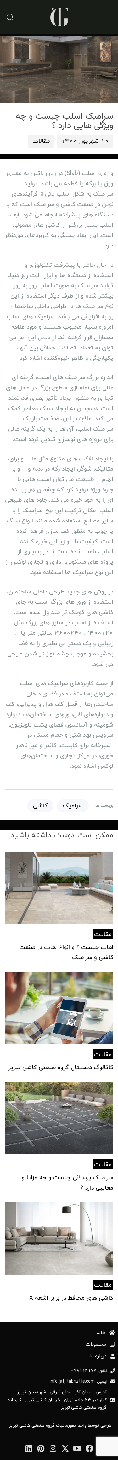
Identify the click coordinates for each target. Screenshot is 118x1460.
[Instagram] (53, 1448)
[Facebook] (89, 1448)
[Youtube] (77, 1448)
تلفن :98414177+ (89, 1370)
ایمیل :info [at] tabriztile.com (78, 1381)
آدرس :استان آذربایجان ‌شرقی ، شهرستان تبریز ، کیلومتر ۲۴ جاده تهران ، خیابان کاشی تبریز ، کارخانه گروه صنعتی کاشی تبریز (57, 1399)
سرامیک (73, 805)
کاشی (40, 805)
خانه (100, 1332)
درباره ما (98, 1356)
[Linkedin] (28, 1448)
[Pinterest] (41, 1448)
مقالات (41, 141)
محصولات (96, 1344)
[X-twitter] (65, 1448)
